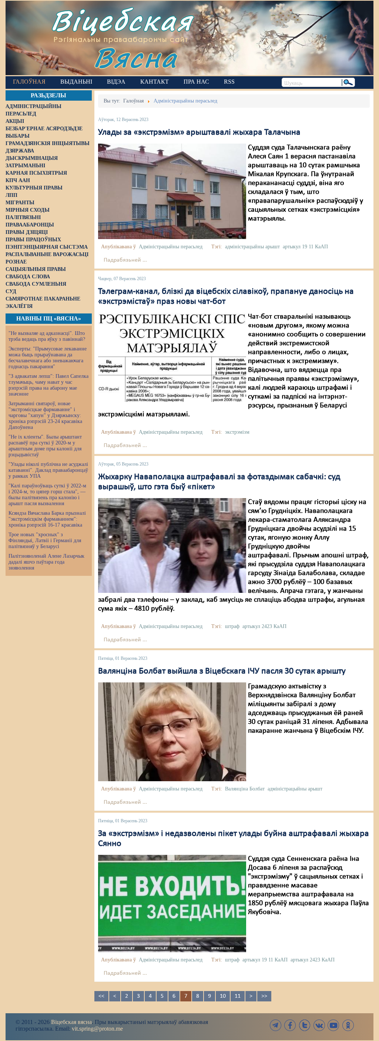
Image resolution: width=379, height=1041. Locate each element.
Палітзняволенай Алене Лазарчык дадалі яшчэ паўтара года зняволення (46, 562)
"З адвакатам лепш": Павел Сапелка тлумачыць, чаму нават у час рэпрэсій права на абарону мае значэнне (48, 385)
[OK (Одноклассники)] (348, 1025)
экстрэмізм (237, 432)
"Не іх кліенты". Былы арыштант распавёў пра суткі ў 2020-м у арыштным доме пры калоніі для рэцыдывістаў (45, 445)
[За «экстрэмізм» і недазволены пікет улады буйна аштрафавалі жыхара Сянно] (172, 903)
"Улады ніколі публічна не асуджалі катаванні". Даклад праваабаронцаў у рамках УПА (48, 470)
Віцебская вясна (71, 1022)
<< (101, 996)
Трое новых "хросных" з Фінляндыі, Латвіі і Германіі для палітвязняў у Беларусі (45, 540)
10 (223, 996)
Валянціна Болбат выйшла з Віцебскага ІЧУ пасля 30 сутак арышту (222, 671)
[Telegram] (275, 1025)
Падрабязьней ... (125, 260)
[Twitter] (304, 1025)
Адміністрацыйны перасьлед (170, 246)
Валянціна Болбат (245, 789)
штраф (232, 626)
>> (264, 996)
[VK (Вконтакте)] (319, 1025)
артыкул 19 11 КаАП (305, 246)
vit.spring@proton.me (97, 1028)
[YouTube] (333, 1025)
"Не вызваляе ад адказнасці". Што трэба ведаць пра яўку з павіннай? (47, 336)
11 (238, 996)
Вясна (135, 57)
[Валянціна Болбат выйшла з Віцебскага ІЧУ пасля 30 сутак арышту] (172, 732)
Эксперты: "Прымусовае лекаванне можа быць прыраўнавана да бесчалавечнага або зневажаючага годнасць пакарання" (48, 357)
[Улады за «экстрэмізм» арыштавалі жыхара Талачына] (172, 191)
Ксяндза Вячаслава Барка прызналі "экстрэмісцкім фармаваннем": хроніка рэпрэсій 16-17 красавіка (47, 519)
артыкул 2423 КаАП (264, 626)
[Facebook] (290, 1025)
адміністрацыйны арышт (252, 246)
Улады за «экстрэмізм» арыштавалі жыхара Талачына (199, 132)
